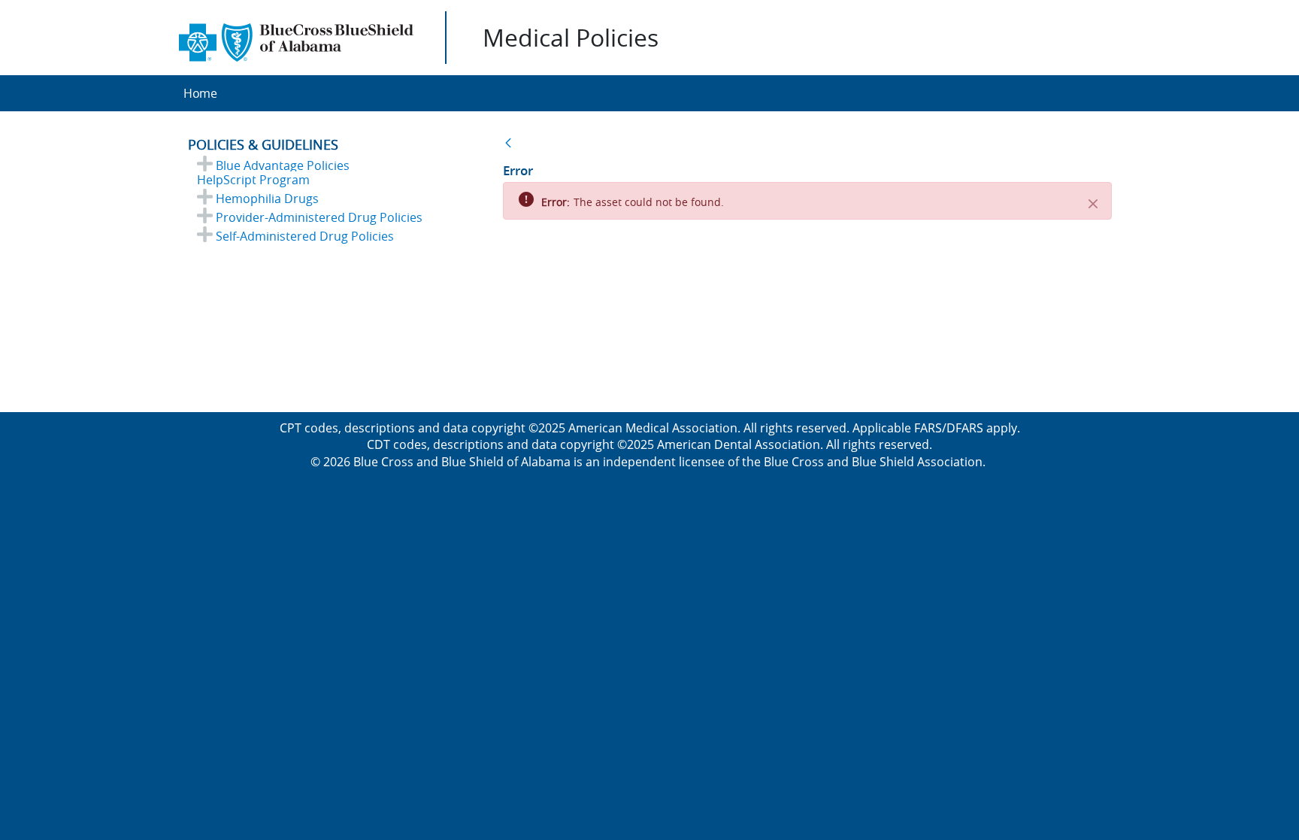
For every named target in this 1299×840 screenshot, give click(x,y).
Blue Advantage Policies (283, 165)
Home (200, 93)
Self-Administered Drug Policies (305, 236)
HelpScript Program (253, 180)
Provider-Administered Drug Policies (319, 217)
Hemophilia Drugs (267, 199)
